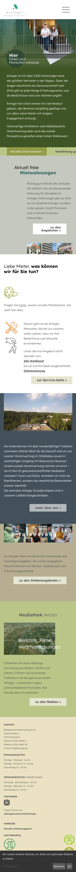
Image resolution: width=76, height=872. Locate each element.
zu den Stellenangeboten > (40, 580)
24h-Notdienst (34, 361)
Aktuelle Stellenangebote (18, 828)
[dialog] (38, 861)
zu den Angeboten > (51, 228)
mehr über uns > (48, 508)
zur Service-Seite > (52, 380)
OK (69, 866)
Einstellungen (10, 866)
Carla (22, 305)
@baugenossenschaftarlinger (20, 813)
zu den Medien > (48, 702)
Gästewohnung (34, 371)
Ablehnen (59, 866)
